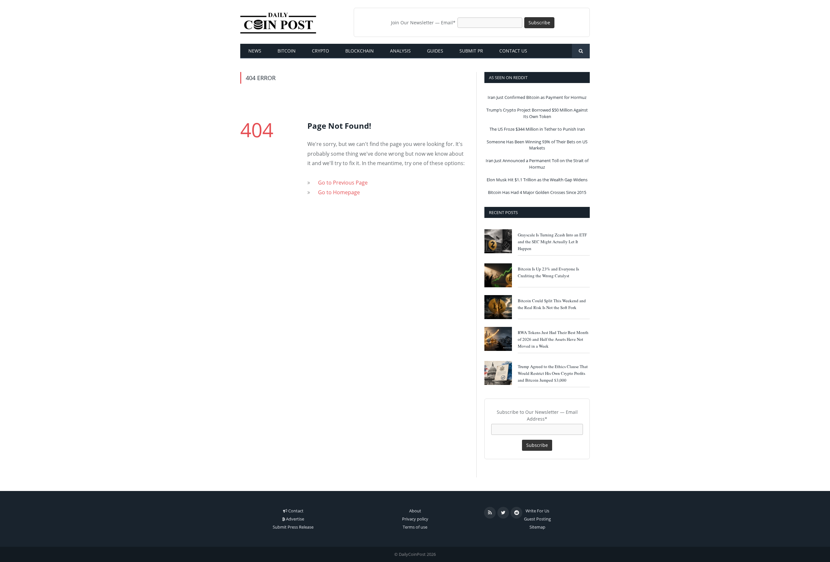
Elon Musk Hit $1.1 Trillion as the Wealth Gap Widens (537, 180)
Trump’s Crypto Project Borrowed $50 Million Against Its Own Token (537, 113)
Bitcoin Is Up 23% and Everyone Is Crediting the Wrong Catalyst (548, 272)
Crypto (320, 51)
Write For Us (537, 511)
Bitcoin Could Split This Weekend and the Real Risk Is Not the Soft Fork (552, 304)
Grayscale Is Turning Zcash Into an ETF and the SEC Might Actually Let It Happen (552, 241)
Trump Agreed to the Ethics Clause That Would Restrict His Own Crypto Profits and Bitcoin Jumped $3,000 (553, 373)
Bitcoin (287, 51)
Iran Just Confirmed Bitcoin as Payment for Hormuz (537, 97)
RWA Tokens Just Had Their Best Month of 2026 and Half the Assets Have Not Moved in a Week (553, 339)
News (254, 51)
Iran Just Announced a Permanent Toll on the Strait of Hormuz (537, 164)
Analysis (400, 51)
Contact (295, 511)
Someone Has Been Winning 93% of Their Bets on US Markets (537, 145)
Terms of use (415, 527)
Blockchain (359, 51)
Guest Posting (537, 519)
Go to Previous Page (343, 182)
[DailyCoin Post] (278, 22)
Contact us (513, 51)
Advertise (295, 519)
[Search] (581, 51)
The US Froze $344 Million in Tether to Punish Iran (537, 129)
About (415, 511)
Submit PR (471, 51)
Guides (435, 51)
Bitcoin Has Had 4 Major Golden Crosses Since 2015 (537, 192)
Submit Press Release (293, 527)
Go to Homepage (339, 192)
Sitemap (537, 527)
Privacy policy (415, 519)
